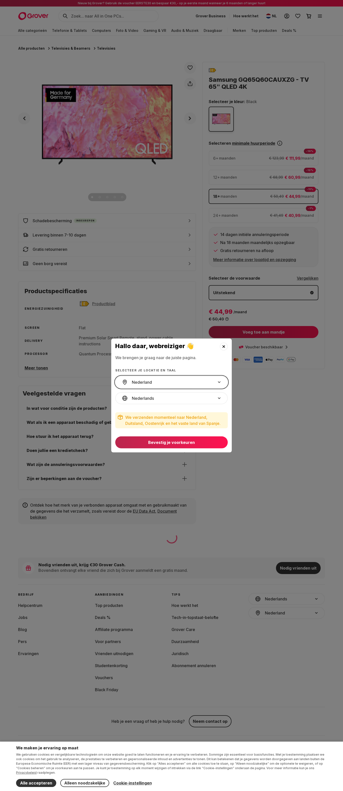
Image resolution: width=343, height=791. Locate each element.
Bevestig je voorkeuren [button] (171, 442)
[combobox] (171, 382)
